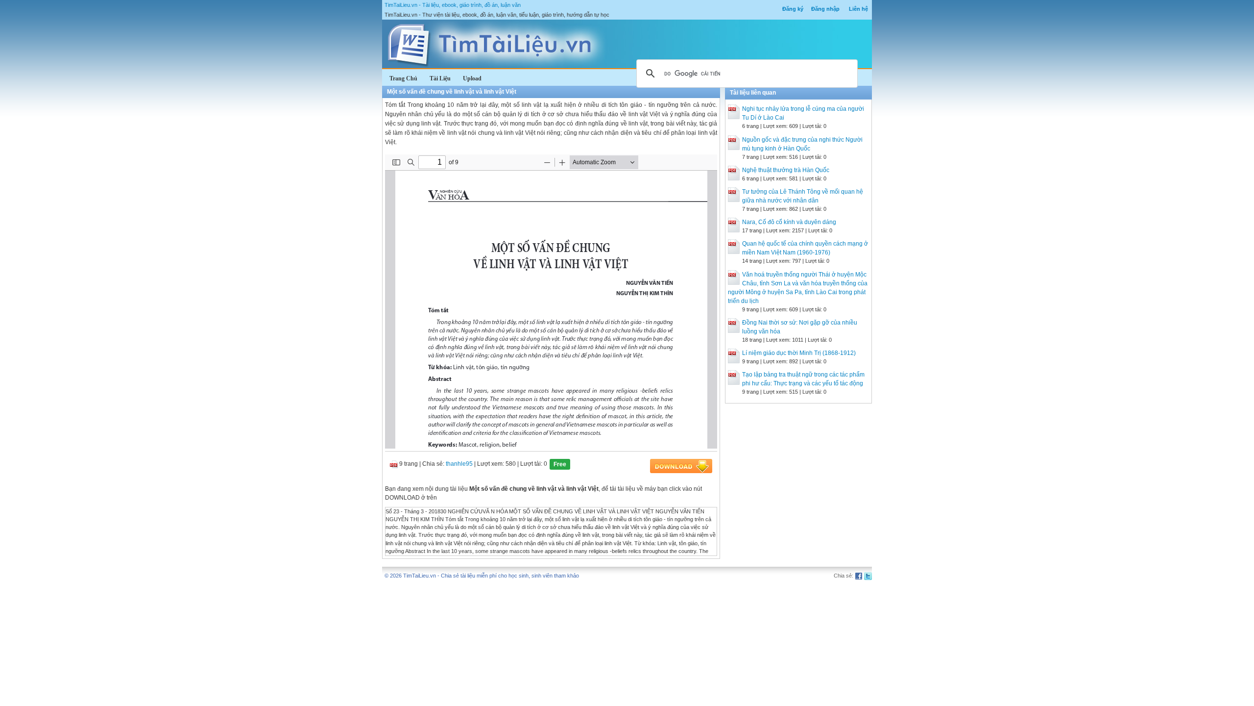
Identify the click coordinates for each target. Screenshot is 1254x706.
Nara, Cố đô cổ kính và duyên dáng (789, 222)
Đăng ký (792, 9)
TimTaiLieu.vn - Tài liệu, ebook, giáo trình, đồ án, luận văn (453, 5)
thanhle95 (459, 463)
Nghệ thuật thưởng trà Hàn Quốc (785, 170)
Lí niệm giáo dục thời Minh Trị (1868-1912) (799, 353)
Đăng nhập (825, 9)
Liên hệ (858, 9)
